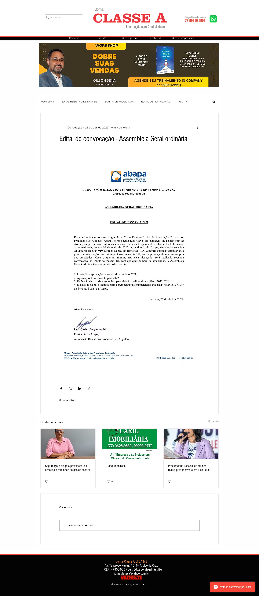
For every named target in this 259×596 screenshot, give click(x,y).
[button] (214, 101)
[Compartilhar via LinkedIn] (80, 388)
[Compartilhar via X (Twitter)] (70, 388)
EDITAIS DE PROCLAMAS (119, 101)
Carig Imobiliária (116, 466)
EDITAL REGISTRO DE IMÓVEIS (79, 101)
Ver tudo (213, 421)
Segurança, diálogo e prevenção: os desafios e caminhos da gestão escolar (67, 468)
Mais (180, 101)
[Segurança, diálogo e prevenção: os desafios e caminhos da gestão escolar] (68, 444)
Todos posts (47, 101)
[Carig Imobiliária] (129, 444)
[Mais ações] (197, 127)
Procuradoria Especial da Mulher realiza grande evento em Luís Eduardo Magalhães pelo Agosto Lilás (190, 468)
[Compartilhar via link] (89, 388)
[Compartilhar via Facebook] (61, 388)
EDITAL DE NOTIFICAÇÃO (155, 101)
